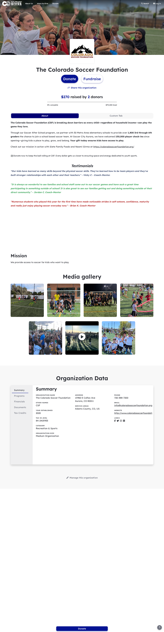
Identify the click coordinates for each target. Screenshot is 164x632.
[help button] (159, 627)
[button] (81, 337)
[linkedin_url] (124, 420)
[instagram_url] (121, 420)
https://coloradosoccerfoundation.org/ (113, 146)
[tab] (45, 115)
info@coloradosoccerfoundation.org (133, 405)
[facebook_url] (115, 420)
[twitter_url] (118, 420)
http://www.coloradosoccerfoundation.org (136, 413)
